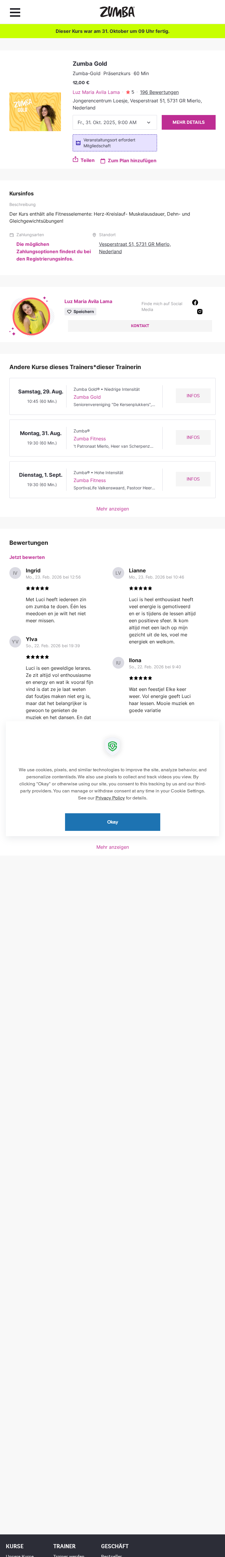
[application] (112, 778)
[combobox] (115, 122)
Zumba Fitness (90, 439)
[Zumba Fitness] (117, 12)
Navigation (15, 12)
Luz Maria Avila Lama (96, 92)
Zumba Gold (87, 397)
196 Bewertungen (159, 92)
